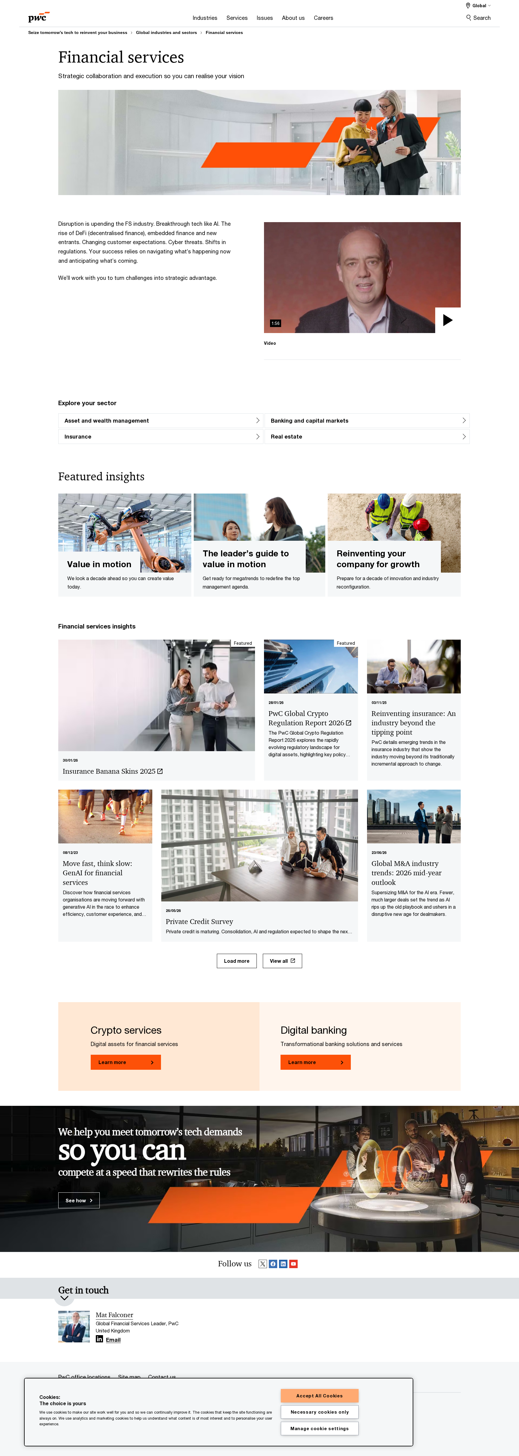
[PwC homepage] (39, 15)
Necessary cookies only (320, 1412)
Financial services (224, 32)
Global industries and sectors (166, 32)
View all (279, 961)
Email (113, 1340)
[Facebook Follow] (273, 1265)
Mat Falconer (114, 1315)
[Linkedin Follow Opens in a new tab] (99, 1339)
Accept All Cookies (319, 1395)
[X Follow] (263, 1265)
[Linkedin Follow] (283, 1265)
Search (482, 17)
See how (76, 1200)
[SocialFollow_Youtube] (293, 1265)
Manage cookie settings (319, 1428)
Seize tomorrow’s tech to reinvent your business (77, 32)
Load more (237, 961)
